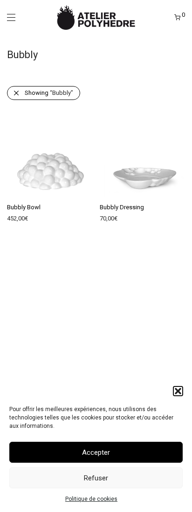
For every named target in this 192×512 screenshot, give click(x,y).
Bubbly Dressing (122, 207)
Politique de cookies (91, 499)
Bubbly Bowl (24, 207)
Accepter (96, 452)
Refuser (96, 478)
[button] (178, 391)
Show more (17, 220)
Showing (49, 92)
